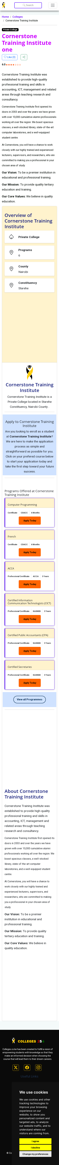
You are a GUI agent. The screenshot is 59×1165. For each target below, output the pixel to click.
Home (5, 16)
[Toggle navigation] (52, 5)
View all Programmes (29, 699)
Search (29, 5)
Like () (10, 57)
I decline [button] (35, 1147)
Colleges (17, 16)
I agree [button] (35, 1141)
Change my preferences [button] (35, 1154)
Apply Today (29, 520)
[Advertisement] (29, 328)
